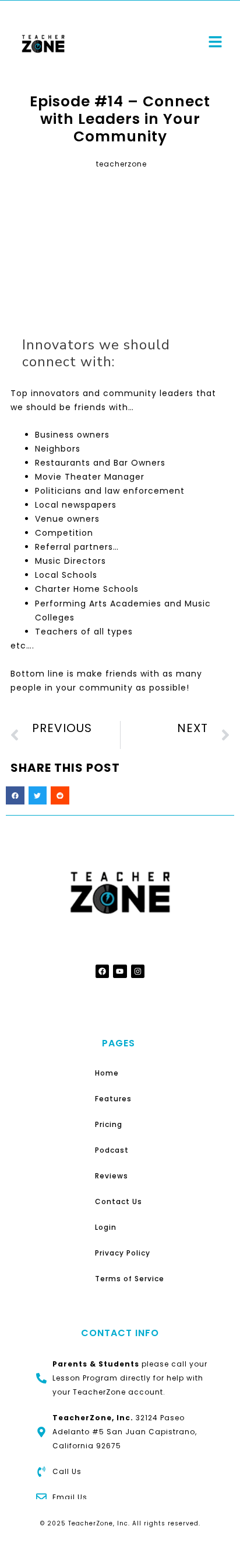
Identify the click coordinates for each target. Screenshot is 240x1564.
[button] (15, 795)
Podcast (112, 1150)
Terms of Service (129, 1279)
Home (107, 1073)
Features (113, 1099)
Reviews (111, 1176)
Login (106, 1227)
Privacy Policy (122, 1253)
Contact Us (118, 1201)
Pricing (108, 1124)
